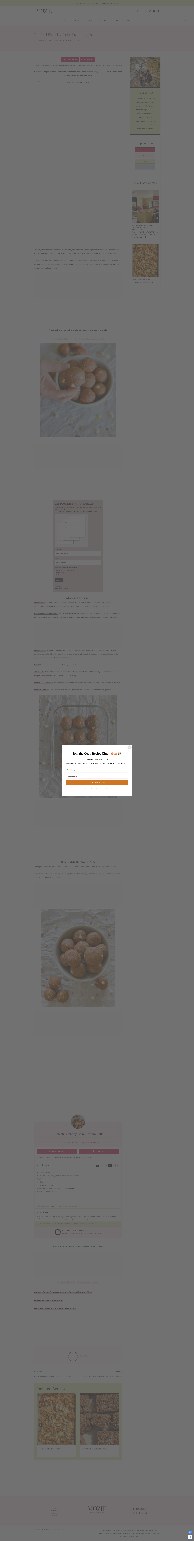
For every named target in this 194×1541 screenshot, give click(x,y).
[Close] (130, 747)
